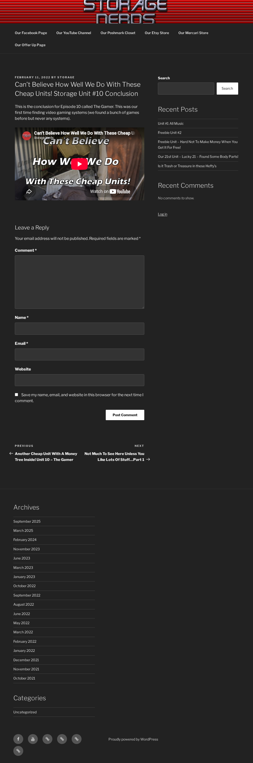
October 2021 (24, 678)
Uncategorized (25, 712)
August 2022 (23, 604)
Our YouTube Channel (73, 33)
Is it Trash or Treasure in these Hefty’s (187, 166)
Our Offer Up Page (30, 45)
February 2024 (25, 539)
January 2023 (24, 577)
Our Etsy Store (157, 33)
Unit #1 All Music (171, 123)
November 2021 (26, 669)
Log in (162, 214)
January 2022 (24, 650)
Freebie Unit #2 (169, 132)
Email (21, 343)
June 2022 (21, 614)
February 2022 (24, 641)
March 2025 (23, 530)
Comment (26, 250)
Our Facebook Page (31, 33)
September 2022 (26, 595)
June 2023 (21, 558)
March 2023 (23, 567)
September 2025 (27, 521)
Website (23, 369)
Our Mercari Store (193, 33)
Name (22, 317)
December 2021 (26, 660)
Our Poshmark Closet (118, 33)
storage (66, 77)
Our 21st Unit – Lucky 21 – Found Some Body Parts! (198, 156)
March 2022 (23, 632)
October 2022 (24, 586)
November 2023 (26, 549)
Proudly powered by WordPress (133, 739)
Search (164, 78)
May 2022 (21, 623)
